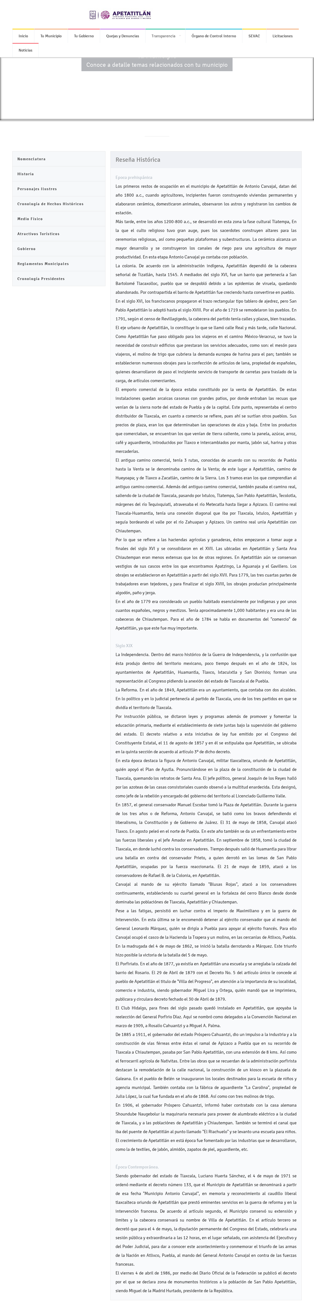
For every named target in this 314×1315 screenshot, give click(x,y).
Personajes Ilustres (37, 189)
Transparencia (163, 36)
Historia (25, 174)
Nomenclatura (31, 159)
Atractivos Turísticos (38, 233)
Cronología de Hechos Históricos (50, 203)
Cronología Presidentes (41, 278)
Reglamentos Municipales (43, 263)
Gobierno (26, 248)
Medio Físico (30, 218)
